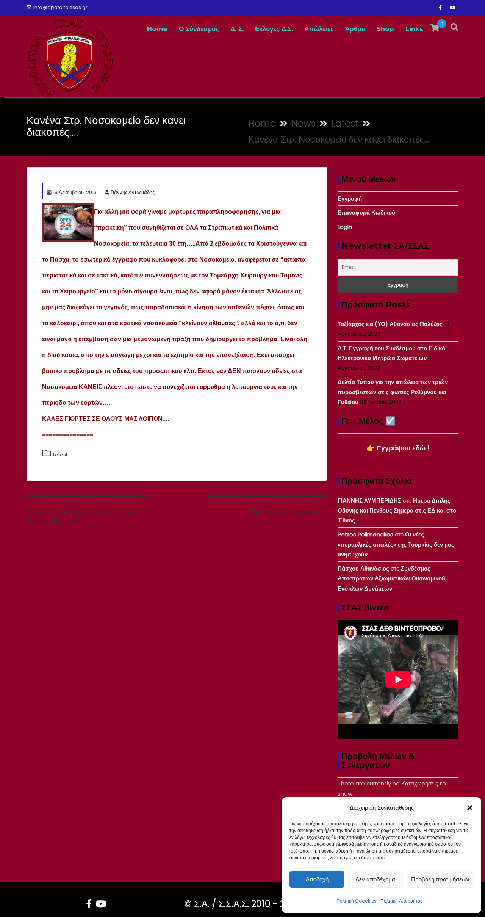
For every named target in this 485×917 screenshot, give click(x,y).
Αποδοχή (317, 879)
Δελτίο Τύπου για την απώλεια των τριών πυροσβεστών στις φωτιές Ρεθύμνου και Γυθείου (393, 392)
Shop (385, 29)
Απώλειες (319, 29)
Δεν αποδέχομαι (375, 879)
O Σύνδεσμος (198, 29)
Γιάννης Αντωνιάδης (133, 192)
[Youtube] (452, 8)
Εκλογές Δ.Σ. (274, 29)
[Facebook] (440, 8)
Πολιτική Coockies (356, 901)
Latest (60, 454)
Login (345, 227)
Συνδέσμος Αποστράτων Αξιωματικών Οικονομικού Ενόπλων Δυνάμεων (391, 578)
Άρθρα (355, 29)
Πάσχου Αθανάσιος (363, 568)
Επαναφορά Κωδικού (366, 212)
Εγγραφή (350, 198)
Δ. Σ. (237, 29)
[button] (470, 808)
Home (157, 29)
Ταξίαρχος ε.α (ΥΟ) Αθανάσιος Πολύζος (390, 324)
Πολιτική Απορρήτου (401, 901)
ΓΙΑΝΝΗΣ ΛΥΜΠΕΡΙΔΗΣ (369, 501)
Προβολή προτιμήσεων (440, 879)
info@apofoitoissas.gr (60, 7)
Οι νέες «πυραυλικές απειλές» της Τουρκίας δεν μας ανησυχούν (396, 544)
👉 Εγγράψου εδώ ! (398, 448)
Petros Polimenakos (365, 534)
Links (414, 29)
